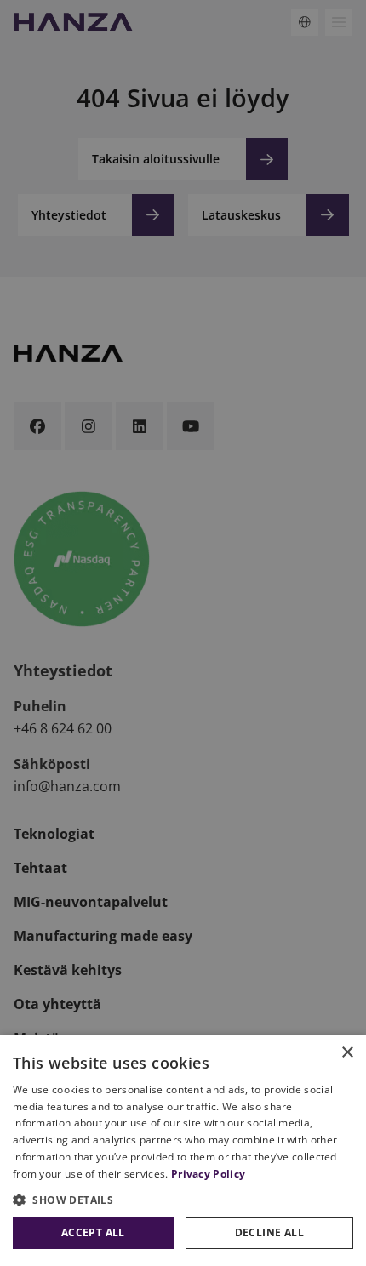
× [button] (346, 1052)
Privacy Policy (208, 1173)
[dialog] (183, 1150)
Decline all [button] (269, 1232)
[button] (183, 1199)
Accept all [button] (93, 1232)
